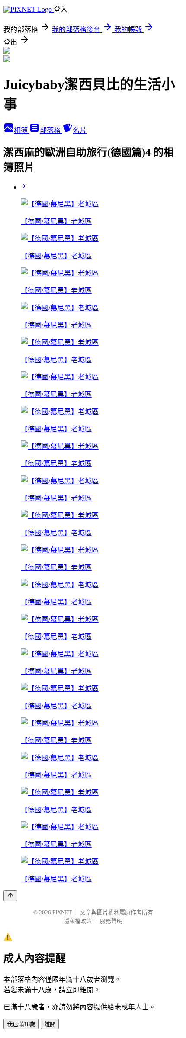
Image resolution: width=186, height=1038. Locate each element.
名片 (80, 130)
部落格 (51, 130)
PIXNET (62, 912)
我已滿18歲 (21, 1024)
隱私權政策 (78, 921)
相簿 (21, 130)
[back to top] (10, 895)
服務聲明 (111, 921)
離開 (49, 1024)
